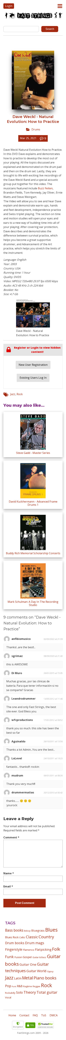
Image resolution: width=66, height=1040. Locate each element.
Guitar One (27, 964)
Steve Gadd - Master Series (33, 453)
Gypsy (50, 971)
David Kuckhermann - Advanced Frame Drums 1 (33, 503)
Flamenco (28, 949)
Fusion (18, 957)
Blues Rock (12, 937)
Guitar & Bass (39, 957)
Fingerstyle (13, 949)
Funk (9, 956)
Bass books (14, 930)
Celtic (22, 937)
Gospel (27, 957)
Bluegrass (38, 930)
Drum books (14, 943)
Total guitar (47, 992)
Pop (8, 986)
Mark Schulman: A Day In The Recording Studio (33, 603)
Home (12, 1015)
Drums (35, 129)
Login (8, 6)
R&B (20, 986)
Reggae (36, 986)
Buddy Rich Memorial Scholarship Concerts (33, 553)
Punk (14, 986)
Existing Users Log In (33, 378)
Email (8, 886)
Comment (11, 837)
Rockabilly (10, 992)
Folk (56, 949)
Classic (32, 936)
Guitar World (36, 971)
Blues (51, 930)
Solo (19, 992)
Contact (24, 1015)
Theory (30, 992)
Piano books (45, 978)
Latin (17, 978)
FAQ (35, 1015)
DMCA (54, 1015)
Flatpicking (43, 949)
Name (8, 873)
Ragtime (27, 986)
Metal (27, 978)
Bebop (27, 930)
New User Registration (33, 365)
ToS (43, 1015)
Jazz (12, 394)
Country (46, 936)
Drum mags (34, 942)
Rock (20, 394)
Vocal (8, 997)
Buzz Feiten (45, 188)
